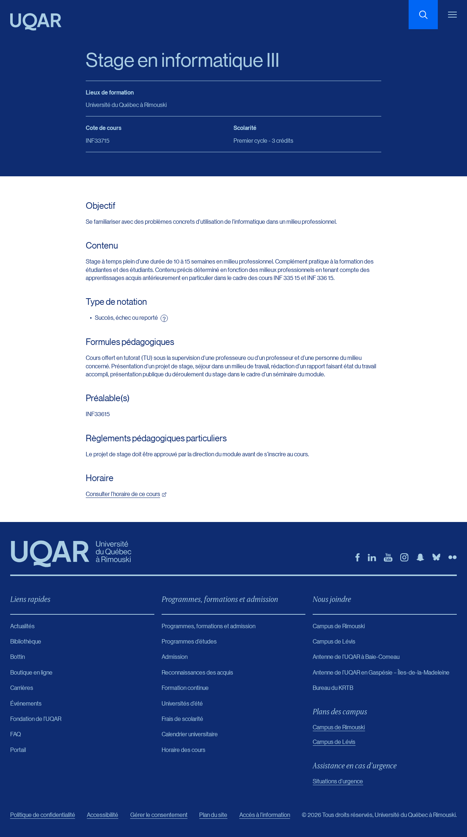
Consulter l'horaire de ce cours (123, 494)
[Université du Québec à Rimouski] (35, 22)
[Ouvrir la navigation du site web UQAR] (452, 14)
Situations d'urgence (338, 781)
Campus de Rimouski (339, 727)
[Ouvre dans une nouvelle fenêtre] (357, 557)
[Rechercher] (423, 14)
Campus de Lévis (334, 741)
